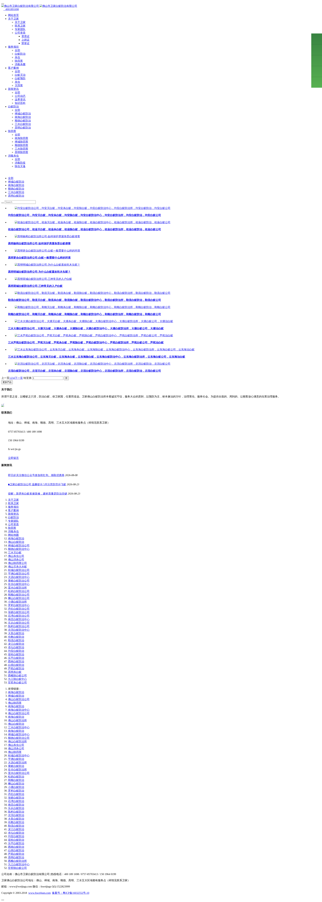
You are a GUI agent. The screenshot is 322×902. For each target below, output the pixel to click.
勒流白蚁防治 (16, 640)
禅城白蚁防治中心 (19, 734)
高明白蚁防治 (23, 127)
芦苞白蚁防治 (16, 668)
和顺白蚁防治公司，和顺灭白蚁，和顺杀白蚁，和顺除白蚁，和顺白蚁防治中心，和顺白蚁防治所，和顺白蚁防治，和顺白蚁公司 (84, 314)
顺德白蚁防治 (23, 120)
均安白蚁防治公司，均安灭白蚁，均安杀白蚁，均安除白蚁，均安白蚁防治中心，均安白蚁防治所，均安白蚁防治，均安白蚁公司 (84, 215)
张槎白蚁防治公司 (19, 612)
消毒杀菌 (20, 64)
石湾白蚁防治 (16, 801)
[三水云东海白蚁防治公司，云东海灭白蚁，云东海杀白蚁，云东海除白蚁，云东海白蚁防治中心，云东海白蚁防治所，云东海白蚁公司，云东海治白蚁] (105, 349)
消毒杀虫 (13, 531)
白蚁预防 (20, 78)
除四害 (19, 60)
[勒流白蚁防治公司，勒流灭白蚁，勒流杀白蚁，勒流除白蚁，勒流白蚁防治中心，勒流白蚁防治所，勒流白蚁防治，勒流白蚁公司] (92, 293)
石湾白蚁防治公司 (19, 615)
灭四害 (19, 85)
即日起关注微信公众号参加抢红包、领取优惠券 (36, 475)
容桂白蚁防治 (16, 654)
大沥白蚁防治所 (17, 762)
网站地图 (13, 535)
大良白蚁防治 (16, 633)
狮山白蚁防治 (16, 783)
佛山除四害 (14, 702)
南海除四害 (21, 138)
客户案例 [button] (13, 67)
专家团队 (20, 29)
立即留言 (13, 458)
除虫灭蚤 (20, 166)
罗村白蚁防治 (16, 790)
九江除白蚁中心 (17, 679)
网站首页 (13, 15)
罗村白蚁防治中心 (19, 605)
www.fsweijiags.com (39, 892)
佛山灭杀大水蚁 (17, 566)
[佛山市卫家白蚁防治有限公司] (161, 6)
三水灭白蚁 (14, 552)
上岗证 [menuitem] (25, 39)
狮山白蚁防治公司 (19, 598)
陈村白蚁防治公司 (19, 626)
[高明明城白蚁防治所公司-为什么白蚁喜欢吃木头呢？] (47, 264)
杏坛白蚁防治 (16, 647)
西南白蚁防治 (16, 661)
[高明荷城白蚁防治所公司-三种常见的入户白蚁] (43, 278)
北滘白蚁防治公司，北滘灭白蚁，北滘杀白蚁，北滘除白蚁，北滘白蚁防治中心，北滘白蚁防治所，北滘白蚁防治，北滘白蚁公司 (84, 370)
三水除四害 (21, 148)
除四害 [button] (12, 131)
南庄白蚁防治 (16, 804)
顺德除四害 (21, 145)
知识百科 (20, 103)
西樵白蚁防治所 (17, 860)
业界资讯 (20, 99)
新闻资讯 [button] (13, 89)
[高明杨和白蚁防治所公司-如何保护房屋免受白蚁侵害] (47, 236)
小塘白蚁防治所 (17, 601)
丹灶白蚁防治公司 (19, 608)
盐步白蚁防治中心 (19, 584)
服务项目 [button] (13, 46)
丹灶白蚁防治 (16, 794)
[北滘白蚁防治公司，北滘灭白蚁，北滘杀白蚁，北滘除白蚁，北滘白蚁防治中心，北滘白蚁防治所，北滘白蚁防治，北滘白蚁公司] (92, 363)
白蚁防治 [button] (13, 106)
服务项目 (13, 506)
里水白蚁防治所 (17, 587)
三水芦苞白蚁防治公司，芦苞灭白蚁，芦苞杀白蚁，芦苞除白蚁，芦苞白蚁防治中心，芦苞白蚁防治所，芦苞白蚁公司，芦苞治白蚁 (86, 342)
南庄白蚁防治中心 (19, 619)
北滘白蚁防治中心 (19, 629)
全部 (17, 50)
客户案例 (13, 510)
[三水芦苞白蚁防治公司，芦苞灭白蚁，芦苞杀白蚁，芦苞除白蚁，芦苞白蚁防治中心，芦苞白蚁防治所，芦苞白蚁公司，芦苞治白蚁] (94, 335)
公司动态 (20, 96)
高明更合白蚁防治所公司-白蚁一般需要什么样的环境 (39, 257)
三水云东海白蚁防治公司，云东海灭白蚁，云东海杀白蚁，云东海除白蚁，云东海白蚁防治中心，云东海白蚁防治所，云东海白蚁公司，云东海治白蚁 (96, 356)
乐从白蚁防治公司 (19, 622)
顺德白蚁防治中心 (19, 549)
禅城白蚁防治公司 (19, 545)
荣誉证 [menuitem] (25, 43)
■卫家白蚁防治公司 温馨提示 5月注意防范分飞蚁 (37, 484)
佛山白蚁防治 (16, 542)
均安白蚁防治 (16, 650)
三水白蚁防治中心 (19, 727)
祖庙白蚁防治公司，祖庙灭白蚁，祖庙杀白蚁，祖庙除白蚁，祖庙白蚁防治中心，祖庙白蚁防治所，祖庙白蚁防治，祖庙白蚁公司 (84, 229)
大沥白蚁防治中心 (19, 577)
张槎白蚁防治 (16, 797)
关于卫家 (20, 22)
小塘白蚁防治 (16, 787)
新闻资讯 (13, 513)
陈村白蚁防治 (16, 811)
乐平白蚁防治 (16, 658)
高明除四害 (21, 152)
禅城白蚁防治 (23, 113)
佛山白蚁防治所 (17, 720)
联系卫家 (20, 25)
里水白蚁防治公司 (19, 773)
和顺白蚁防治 (16, 780)
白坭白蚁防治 (16, 665)
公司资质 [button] (20, 32)
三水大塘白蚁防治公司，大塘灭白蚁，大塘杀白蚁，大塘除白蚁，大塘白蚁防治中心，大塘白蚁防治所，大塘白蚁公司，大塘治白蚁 (86, 328)
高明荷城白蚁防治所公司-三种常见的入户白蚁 (35, 285)
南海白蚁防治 (23, 117)
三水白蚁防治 (23, 124)
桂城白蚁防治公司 (19, 570)
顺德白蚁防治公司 (19, 737)
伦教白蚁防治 (16, 636)
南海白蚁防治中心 (19, 709)
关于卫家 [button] (13, 18)
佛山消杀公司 (16, 559)
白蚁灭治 (20, 74)
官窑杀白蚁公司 (17, 682)
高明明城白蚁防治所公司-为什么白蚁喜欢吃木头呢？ (39, 271)
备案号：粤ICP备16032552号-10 (70, 892)
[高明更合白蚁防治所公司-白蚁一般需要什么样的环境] (47, 250)
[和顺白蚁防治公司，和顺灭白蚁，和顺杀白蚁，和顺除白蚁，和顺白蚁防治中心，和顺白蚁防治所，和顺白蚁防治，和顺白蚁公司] (92, 307)
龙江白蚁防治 (16, 643)
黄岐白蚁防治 (16, 766)
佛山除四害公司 (17, 563)
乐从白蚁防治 (16, 808)
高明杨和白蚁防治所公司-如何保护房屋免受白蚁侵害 (39, 243)
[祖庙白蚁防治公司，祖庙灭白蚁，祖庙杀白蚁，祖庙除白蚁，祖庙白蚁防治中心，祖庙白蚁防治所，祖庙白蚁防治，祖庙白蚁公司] (92, 222)
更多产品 (7, 382)
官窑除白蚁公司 (17, 868)
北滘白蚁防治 (16, 815)
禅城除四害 (21, 141)
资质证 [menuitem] (25, 36)
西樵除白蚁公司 (17, 675)
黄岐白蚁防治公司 (19, 580)
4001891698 (11, 9)
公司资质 (13, 524)
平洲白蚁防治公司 (19, 573)
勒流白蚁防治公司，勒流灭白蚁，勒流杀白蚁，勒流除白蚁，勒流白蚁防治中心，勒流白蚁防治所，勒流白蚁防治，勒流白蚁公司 (84, 300)
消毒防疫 (20, 162)
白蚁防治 (20, 53)
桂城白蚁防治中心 (19, 755)
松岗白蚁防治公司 (19, 591)
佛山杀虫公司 (16, 556)
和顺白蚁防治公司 (19, 594)
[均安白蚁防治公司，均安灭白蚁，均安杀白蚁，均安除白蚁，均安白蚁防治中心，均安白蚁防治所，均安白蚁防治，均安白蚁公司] (92, 208)
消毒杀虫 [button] (13, 155)
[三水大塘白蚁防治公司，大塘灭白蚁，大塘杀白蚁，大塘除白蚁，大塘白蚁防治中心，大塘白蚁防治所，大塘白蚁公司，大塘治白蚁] (94, 321)
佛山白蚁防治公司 (19, 699)
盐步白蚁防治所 (17, 769)
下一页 (19, 378)
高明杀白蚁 (14, 672)
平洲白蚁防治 (16, 759)
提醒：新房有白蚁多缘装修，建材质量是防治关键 (37, 493)
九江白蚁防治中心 (19, 864)
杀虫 (17, 57)
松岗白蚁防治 (16, 776)
